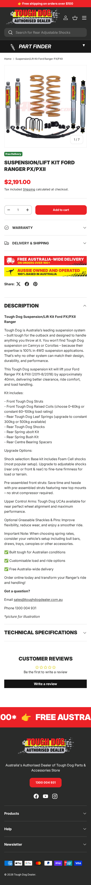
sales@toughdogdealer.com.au (38, 599)
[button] (75, 17)
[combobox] (45, 32)
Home (7, 59)
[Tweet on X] (18, 284)
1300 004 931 (46, 782)
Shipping (29, 189)
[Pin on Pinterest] (35, 284)
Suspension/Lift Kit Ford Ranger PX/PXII (39, 59)
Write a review (45, 684)
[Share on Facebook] (27, 284)
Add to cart (61, 210)
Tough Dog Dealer (24, 874)
